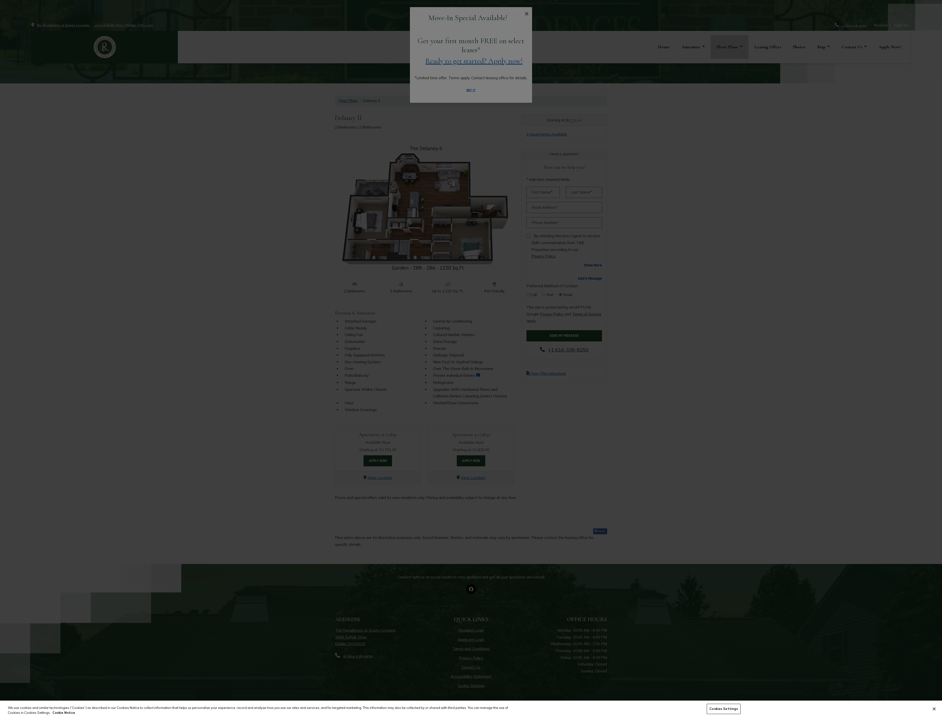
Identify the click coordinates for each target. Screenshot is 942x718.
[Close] (934, 709)
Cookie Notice (63, 713)
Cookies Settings (723, 709)
